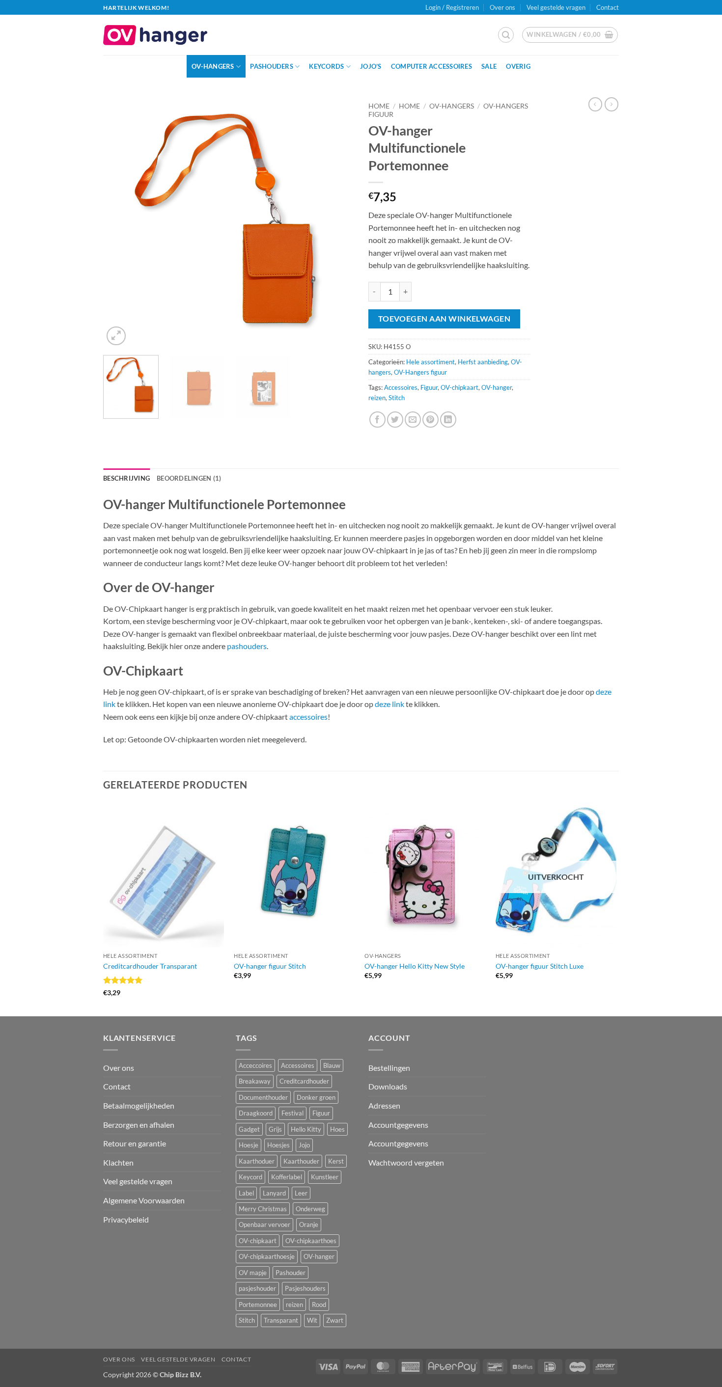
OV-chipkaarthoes (310, 1241)
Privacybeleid (126, 1219)
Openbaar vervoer (264, 1224)
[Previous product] (611, 104)
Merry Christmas (263, 1209)
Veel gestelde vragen (556, 7)
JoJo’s (371, 66)
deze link (389, 703)
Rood (319, 1304)
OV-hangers (213, 66)
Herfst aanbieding (483, 362)
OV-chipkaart (459, 387)
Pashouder (290, 1273)
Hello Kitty (306, 1129)
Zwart (334, 1320)
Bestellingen (389, 1067)
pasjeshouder (257, 1288)
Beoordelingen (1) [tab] (189, 478)
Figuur (429, 387)
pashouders (247, 646)
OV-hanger (496, 387)
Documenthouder (263, 1097)
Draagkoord (256, 1113)
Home (378, 106)
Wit (312, 1320)
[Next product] (595, 104)
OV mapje (253, 1273)
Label (246, 1193)
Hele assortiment (430, 362)
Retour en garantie (134, 1143)
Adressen (384, 1105)
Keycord (250, 1177)
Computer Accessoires (431, 66)
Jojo (304, 1145)
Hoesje (248, 1145)
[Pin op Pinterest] (430, 419)
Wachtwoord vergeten (406, 1162)
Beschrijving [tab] (126, 478)
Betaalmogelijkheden (138, 1105)
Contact (607, 7)
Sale (489, 66)
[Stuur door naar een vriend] (413, 419)
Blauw (331, 1065)
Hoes (337, 1129)
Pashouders (271, 66)
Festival (292, 1113)
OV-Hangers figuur (420, 372)
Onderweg (310, 1209)
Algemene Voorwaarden (144, 1200)
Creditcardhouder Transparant (150, 966)
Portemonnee (258, 1304)
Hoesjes (278, 1145)
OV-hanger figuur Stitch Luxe (539, 966)
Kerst (336, 1161)
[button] (506, 35)
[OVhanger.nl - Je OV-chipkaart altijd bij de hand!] (155, 35)
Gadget (249, 1129)
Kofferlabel (286, 1177)
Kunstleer (324, 1177)
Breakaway (255, 1081)
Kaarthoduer (257, 1161)
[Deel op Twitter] (395, 419)
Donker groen (316, 1097)
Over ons (502, 7)
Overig (518, 66)
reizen (377, 398)
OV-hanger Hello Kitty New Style (414, 966)
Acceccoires (255, 1065)
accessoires (308, 716)
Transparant (281, 1320)
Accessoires (400, 387)
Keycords (326, 66)
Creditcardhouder (304, 1081)
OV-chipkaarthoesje (267, 1256)
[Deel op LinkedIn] (448, 419)
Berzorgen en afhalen (138, 1124)
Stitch (397, 398)
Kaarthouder (301, 1161)
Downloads (387, 1086)
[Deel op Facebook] (377, 419)
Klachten (118, 1162)
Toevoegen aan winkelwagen (444, 318)
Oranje (308, 1224)
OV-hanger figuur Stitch (270, 966)
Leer (301, 1193)
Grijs (275, 1129)
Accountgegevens (398, 1124)
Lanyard (274, 1193)
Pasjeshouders (305, 1288)
